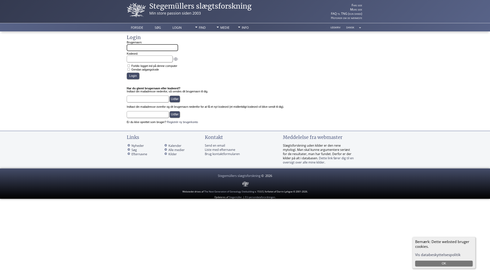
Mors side (356, 9)
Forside (137, 27)
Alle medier (176, 150)
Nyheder (137, 146)
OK (444, 263)
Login (177, 27)
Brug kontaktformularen (222, 154)
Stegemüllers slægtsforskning (200, 6)
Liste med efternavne (220, 150)
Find (202, 27)
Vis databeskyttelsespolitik (438, 254)
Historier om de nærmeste (346, 18)
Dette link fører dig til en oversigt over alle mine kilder (318, 160)
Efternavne (139, 154)
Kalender (174, 146)
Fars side (357, 5)
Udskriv (335, 27)
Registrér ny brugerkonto (182, 122)
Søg (158, 27)
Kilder (172, 154)
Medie (224, 27)
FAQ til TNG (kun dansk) (346, 14)
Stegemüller (235, 197)
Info (245, 27)
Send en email (215, 145)
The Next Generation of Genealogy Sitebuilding (229, 191)
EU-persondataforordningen (260, 197)
